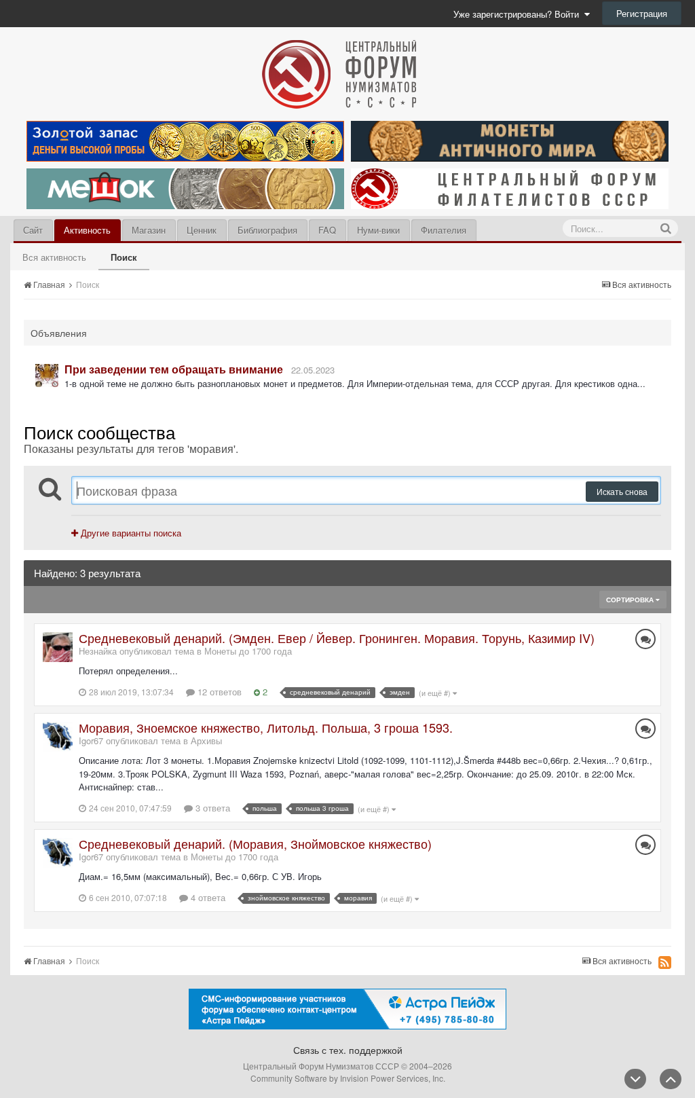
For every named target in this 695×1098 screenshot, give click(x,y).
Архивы (206, 740)
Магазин (149, 229)
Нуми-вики (378, 229)
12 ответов (218, 691)
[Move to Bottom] (635, 1079)
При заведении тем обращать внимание (173, 369)
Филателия (443, 229)
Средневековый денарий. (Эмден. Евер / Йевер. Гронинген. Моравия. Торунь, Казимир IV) (337, 637)
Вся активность (54, 257)
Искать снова (622, 491)
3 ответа (211, 807)
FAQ (327, 229)
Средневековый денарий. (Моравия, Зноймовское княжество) (255, 843)
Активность (87, 229)
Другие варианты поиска (129, 532)
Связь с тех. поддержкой (347, 1050)
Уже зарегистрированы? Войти (518, 13)
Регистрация (641, 13)
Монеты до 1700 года (248, 650)
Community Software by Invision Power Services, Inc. (347, 1078)
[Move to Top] (670, 1079)
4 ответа (206, 897)
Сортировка (631, 599)
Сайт (33, 229)
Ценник (202, 229)
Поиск (124, 257)
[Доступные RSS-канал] (664, 962)
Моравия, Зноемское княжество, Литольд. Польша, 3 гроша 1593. (266, 727)
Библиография (267, 229)
